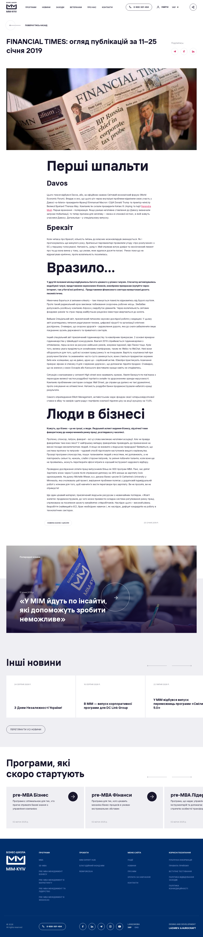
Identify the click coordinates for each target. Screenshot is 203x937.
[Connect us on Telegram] (101, 926)
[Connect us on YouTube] (119, 926)
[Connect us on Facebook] (183, 51)
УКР (129, 927)
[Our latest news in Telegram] (174, 51)
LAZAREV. (174, 928)
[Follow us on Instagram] (110, 926)
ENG (137, 927)
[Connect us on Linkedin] (193, 51)
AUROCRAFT (189, 928)
